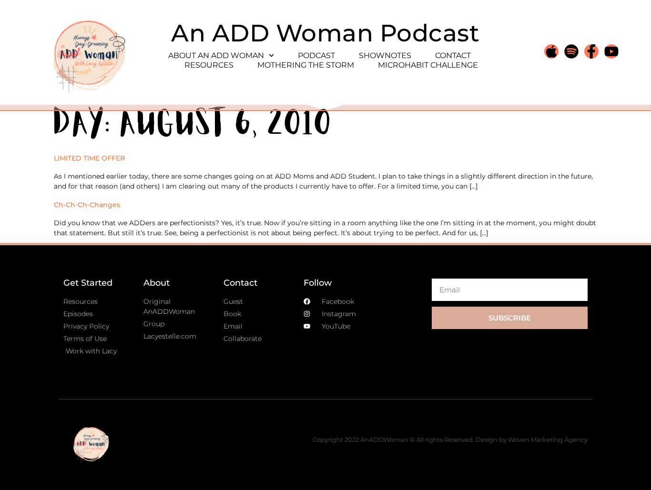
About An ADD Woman (216, 55)
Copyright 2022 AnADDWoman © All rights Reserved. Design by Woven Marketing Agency (450, 439)
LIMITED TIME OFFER (89, 158)
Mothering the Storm (305, 65)
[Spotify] (571, 51)
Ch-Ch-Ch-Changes (87, 204)
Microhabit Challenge (428, 65)
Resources (209, 65)
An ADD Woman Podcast (325, 33)
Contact (453, 55)
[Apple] (551, 51)
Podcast (316, 55)
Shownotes (385, 55)
